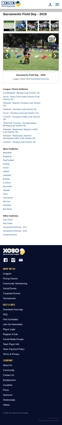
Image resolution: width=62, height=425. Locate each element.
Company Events (10, 235)
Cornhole (7, 183)
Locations (7, 385)
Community (8, 370)
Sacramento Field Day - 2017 (15, 227)
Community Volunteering (15, 283)
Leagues (7, 273)
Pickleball (7, 205)
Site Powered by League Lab (49, 420)
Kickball (6, 164)
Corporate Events (11, 293)
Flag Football (8, 160)
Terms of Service (53, 418)
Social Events (10, 288)
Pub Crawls (7, 223)
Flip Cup (6, 201)
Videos (6, 405)
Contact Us (8, 375)
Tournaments (9, 298)
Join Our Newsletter (13, 324)
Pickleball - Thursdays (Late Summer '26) (20, 109)
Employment (9, 380)
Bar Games (7, 209)
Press (6, 390)
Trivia (5, 194)
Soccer (6, 168)
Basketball (7, 153)
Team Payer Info (11, 344)
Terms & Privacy (11, 354)
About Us (7, 365)
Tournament (8, 198)
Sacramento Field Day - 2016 (15, 231)
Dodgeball (7, 156)
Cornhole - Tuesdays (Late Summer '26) (19, 142)
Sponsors (7, 395)
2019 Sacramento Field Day (37, 79)
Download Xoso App (13, 309)
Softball (6, 171)
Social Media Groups (13, 339)
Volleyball (7, 175)
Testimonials (9, 400)
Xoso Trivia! (8, 220)
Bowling (6, 179)
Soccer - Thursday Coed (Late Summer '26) (20, 113)
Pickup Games (10, 278)
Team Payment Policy (14, 349)
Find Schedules (10, 319)
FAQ (5, 314)
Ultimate (6, 190)
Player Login (9, 329)
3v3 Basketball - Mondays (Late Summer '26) (21, 93)
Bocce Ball (7, 186)
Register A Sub (10, 334)
